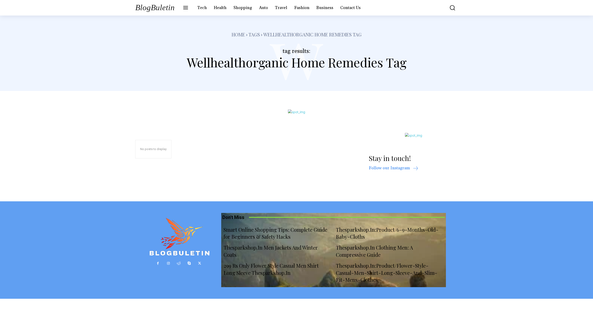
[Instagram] (168, 263)
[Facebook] (158, 263)
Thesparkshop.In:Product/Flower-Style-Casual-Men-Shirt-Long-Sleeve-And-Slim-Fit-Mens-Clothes (386, 272)
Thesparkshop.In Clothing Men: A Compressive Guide (374, 251)
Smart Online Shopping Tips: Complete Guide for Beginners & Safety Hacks (275, 233)
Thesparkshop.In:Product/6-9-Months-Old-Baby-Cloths (387, 233)
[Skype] (189, 263)
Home (238, 34)
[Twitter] (200, 263)
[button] (449, 7)
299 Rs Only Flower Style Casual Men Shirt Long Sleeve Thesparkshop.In (271, 269)
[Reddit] (179, 263)
